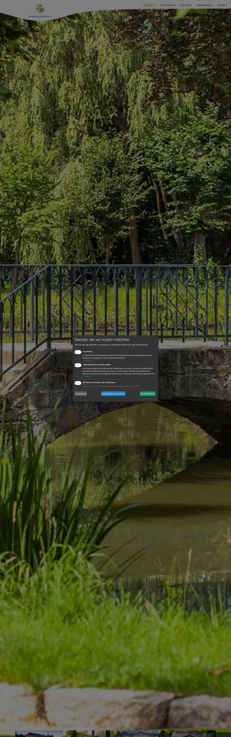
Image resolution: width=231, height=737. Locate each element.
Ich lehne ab (80, 393)
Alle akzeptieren (147, 393)
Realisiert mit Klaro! (148, 399)
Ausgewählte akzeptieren (113, 393)
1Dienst (87, 360)
